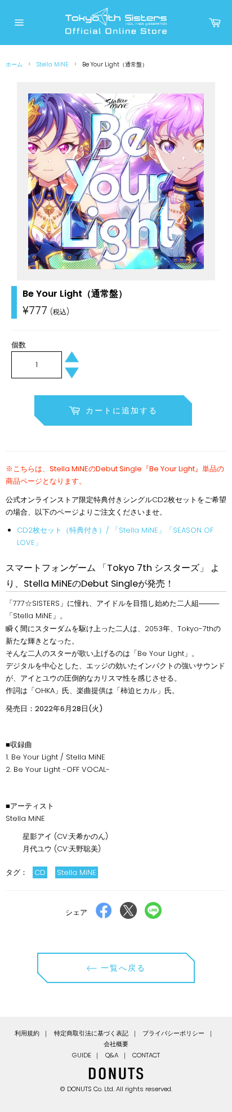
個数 (18, 345)
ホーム (14, 64)
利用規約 (27, 1033)
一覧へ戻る (121, 967)
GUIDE (81, 1055)
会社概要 (116, 1043)
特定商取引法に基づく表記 (91, 1033)
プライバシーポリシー (173, 1033)
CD (40, 872)
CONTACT (146, 1055)
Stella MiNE (52, 64)
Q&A (111, 1055)
